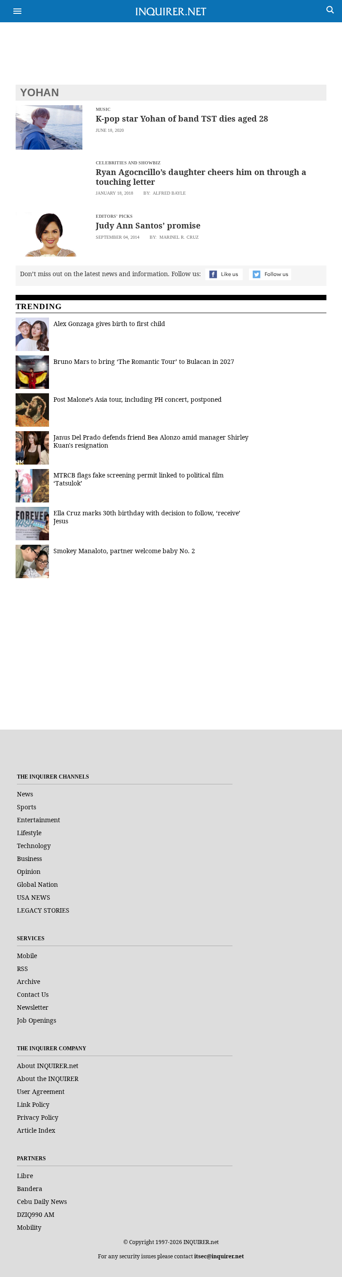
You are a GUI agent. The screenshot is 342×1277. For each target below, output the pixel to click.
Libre (25, 1175)
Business (29, 858)
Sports (26, 807)
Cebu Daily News (42, 1201)
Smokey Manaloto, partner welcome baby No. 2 (124, 551)
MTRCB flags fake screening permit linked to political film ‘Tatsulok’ (138, 479)
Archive (28, 981)
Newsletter (33, 1007)
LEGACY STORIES (43, 910)
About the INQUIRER (47, 1078)
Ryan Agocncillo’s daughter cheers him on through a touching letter (201, 177)
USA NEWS (33, 897)
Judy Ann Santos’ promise (148, 225)
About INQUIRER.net (47, 1065)
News (25, 794)
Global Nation (37, 884)
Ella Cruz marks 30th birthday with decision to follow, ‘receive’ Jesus (146, 517)
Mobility (29, 1227)
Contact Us (33, 994)
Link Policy (33, 1104)
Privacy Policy (37, 1117)
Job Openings (36, 1020)
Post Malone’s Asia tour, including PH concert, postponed (137, 399)
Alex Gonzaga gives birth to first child (109, 323)
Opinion (29, 871)
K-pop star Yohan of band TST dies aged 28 (182, 118)
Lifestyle (29, 832)
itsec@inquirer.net (219, 1256)
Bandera (29, 1188)
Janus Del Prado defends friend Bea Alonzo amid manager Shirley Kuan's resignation (150, 441)
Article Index (36, 1130)
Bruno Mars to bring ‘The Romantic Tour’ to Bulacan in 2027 (143, 361)
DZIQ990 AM (35, 1214)
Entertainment (38, 820)
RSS (22, 968)
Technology (34, 845)
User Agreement (41, 1091)
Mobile (27, 955)
